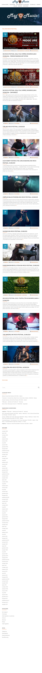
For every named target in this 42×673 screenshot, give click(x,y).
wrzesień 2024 (5, 476)
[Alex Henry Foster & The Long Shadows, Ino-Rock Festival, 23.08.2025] (21, 147)
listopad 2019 (5, 557)
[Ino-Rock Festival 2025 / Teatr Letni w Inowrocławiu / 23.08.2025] (21, 284)
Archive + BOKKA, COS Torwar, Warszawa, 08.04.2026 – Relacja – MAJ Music (17, 416)
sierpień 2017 (5, 604)
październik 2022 (5, 520)
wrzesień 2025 (5, 452)
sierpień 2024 (5, 477)
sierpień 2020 (5, 549)
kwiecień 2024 (5, 485)
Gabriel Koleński (7, 50)
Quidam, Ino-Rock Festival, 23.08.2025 (15, 231)
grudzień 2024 (5, 470)
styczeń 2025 (4, 468)
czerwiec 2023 (5, 505)
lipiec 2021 (4, 546)
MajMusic (6, 123)
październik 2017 (5, 600)
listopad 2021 (5, 538)
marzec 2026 (4, 441)
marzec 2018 (4, 590)
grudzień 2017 (5, 596)
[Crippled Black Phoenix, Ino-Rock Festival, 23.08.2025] (21, 183)
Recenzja (4, 619)
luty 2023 (4, 513)
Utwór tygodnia (5, 623)
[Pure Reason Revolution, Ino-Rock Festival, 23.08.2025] (21, 252)
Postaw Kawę (12, 4)
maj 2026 (4, 437)
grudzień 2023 (5, 493)
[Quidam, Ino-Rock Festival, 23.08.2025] (21, 218)
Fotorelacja (32, 4)
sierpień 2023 (5, 501)
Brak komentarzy (34, 50)
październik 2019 (5, 559)
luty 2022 (4, 534)
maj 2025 (4, 460)
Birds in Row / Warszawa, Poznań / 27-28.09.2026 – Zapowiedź (14, 403)
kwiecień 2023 (5, 509)
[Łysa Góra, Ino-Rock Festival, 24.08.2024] (21, 354)
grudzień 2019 (5, 555)
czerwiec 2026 (5, 435)
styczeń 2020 (4, 553)
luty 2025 (4, 466)
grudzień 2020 (5, 548)
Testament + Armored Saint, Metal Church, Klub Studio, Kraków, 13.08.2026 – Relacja (19, 398)
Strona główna (5, 4)
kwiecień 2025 (5, 462)
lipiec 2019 (4, 565)
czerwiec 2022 (5, 528)
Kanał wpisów (5, 633)
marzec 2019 (4, 571)
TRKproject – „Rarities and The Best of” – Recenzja (12, 401)
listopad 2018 (5, 577)
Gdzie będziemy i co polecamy (22, 4)
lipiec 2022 (4, 526)
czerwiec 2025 (5, 458)
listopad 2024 (5, 472)
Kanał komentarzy (6, 635)
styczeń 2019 (4, 575)
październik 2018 (5, 579)
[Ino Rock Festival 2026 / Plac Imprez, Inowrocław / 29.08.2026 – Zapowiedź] (21, 77)
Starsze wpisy (5, 380)
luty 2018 (4, 592)
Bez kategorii (5, 612)
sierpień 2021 (5, 544)
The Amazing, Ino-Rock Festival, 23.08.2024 (16, 334)
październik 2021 (5, 540)
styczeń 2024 (4, 491)
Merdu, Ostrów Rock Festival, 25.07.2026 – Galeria (12, 396)
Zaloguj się (4, 631)
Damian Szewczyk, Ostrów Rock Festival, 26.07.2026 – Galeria (14, 400)
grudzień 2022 (5, 516)
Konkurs (38, 4)
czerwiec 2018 (5, 586)
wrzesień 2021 (5, 542)
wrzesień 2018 (5, 581)
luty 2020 (4, 551)
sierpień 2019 (5, 563)
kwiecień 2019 (5, 569)
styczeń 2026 (4, 444)
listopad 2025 (5, 448)
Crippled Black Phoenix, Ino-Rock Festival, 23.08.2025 (20, 197)
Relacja (3, 621)
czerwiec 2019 (5, 567)
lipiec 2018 (4, 585)
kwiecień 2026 (5, 439)
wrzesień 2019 (5, 561)
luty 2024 (4, 489)
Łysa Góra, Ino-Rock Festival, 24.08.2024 (16, 367)
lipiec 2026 (4, 433)
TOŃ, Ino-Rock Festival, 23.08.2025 (14, 126)
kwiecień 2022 (5, 532)
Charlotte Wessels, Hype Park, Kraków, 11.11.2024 (15, 421)
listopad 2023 (5, 495)
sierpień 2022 (5, 524)
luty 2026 (4, 442)
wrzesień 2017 (5, 602)
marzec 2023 (4, 511)
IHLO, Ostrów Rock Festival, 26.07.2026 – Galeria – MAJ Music (14, 413)
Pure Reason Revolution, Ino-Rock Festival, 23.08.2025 (21, 265)
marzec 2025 (4, 464)
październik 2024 (5, 474)
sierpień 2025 (5, 454)
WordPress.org (5, 637)
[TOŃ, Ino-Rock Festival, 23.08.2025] (21, 113)
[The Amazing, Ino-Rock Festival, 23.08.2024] (21, 321)
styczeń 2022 (4, 536)
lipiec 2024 (4, 479)
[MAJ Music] (21, 2)
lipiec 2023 (4, 503)
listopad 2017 (5, 598)
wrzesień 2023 (5, 499)
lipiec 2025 (4, 456)
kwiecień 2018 (5, 588)
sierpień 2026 (5, 431)
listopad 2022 (5, 518)
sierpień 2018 (5, 583)
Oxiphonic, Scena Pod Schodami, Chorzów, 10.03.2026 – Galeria (19, 423)
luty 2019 (4, 573)
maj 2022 (4, 530)
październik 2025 (5, 450)
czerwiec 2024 (5, 481)
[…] (21, 64)
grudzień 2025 (5, 446)
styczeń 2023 (4, 514)
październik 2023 (5, 497)
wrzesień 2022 (5, 522)
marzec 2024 (4, 487)
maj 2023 (4, 507)
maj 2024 (4, 483)
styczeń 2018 (4, 594)
